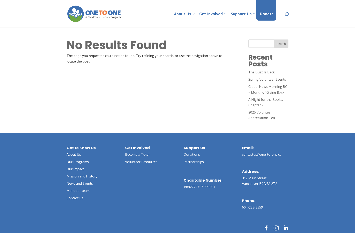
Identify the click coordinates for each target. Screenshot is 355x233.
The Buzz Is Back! (261, 72)
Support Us (241, 14)
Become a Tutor (137, 154)
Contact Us (75, 198)
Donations (192, 154)
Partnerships (194, 162)
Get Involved (211, 14)
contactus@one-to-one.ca (261, 154)
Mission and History (82, 176)
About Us (182, 14)
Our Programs (78, 162)
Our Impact (75, 169)
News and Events (80, 183)
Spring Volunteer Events (267, 79)
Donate (267, 14)
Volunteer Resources (141, 162)
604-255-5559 (252, 207)
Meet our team (78, 190)
